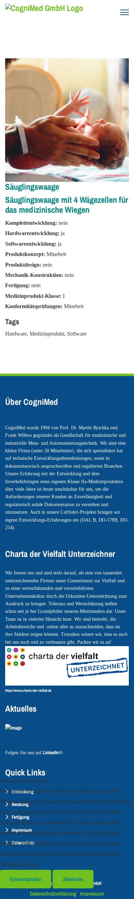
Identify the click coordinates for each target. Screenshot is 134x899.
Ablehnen (73, 879)
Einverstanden (25, 879)
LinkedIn (51, 752)
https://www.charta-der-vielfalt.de (28, 690)
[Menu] (124, 12)
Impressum (92, 893)
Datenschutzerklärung (53, 893)
